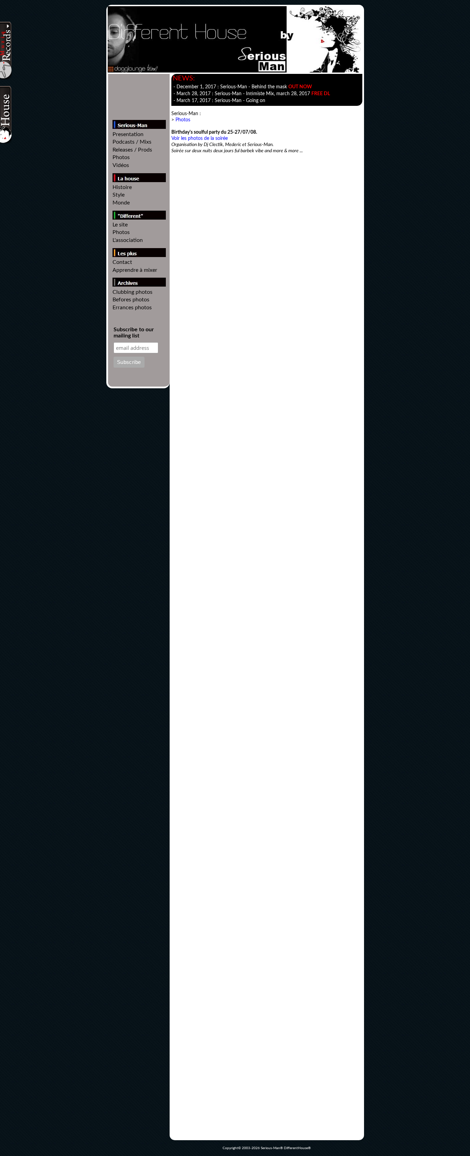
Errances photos (132, 307)
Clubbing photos (132, 292)
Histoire (122, 187)
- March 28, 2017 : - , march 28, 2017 (251, 93)
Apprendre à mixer (135, 270)
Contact (122, 262)
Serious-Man (270, 1148)
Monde (121, 202)
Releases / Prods (132, 150)
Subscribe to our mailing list (134, 332)
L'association (128, 240)
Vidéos (121, 165)
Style (119, 195)
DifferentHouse (296, 1148)
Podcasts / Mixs (132, 142)
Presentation (128, 134)
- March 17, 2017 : (219, 100)
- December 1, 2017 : (242, 87)
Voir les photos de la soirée (199, 138)
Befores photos (131, 299)
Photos (121, 157)
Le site (120, 224)
